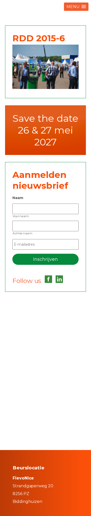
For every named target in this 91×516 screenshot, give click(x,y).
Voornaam (21, 216)
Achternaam (23, 233)
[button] (76, 7)
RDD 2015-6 (38, 38)
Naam (17, 198)
